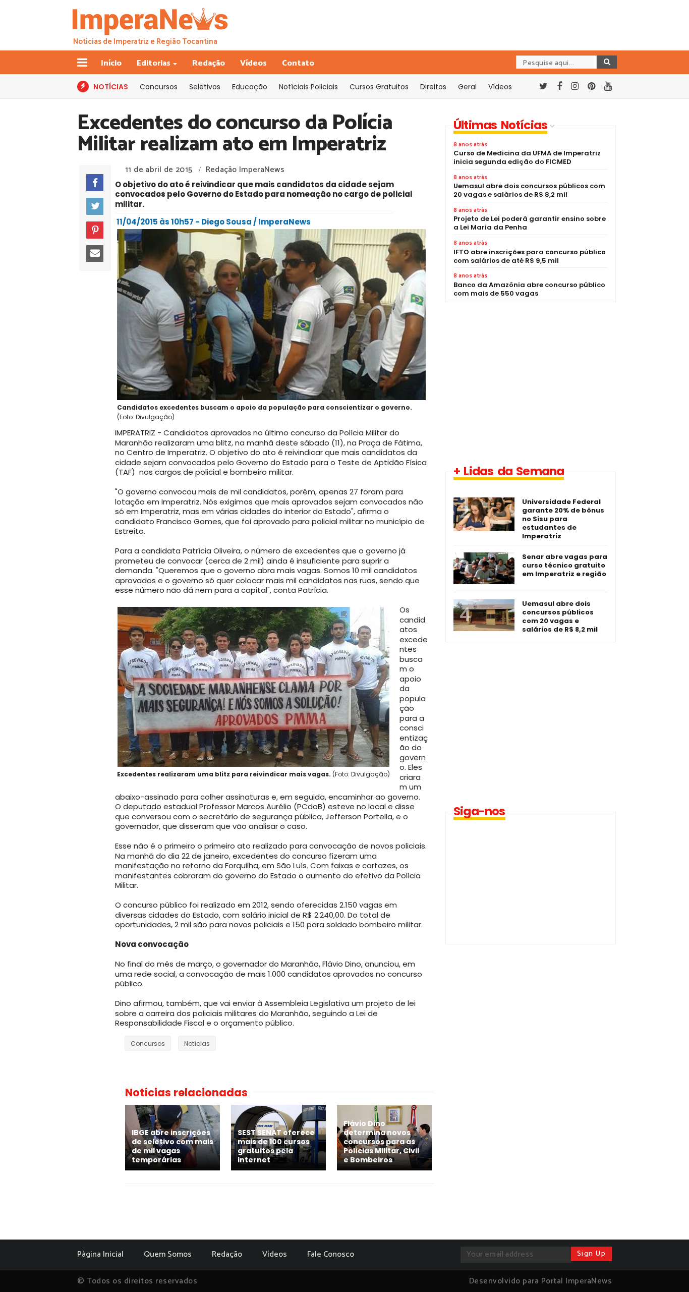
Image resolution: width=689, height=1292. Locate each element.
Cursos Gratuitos (379, 87)
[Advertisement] (530, 383)
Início (111, 63)
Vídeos (253, 63)
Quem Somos (168, 1254)
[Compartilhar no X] (94, 206)
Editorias (153, 63)
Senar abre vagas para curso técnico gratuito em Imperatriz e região (564, 565)
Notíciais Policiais (308, 87)
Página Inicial (100, 1254)
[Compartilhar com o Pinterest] (94, 230)
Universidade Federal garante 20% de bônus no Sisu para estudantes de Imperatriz (563, 518)
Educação (249, 87)
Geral (467, 87)
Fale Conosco (330, 1254)
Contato (298, 63)
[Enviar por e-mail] (94, 253)
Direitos (433, 87)
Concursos (159, 87)
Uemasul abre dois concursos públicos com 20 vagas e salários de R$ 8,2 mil (560, 616)
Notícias (197, 1043)
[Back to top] (664, 1268)
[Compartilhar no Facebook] (94, 182)
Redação (208, 63)
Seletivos (204, 87)
